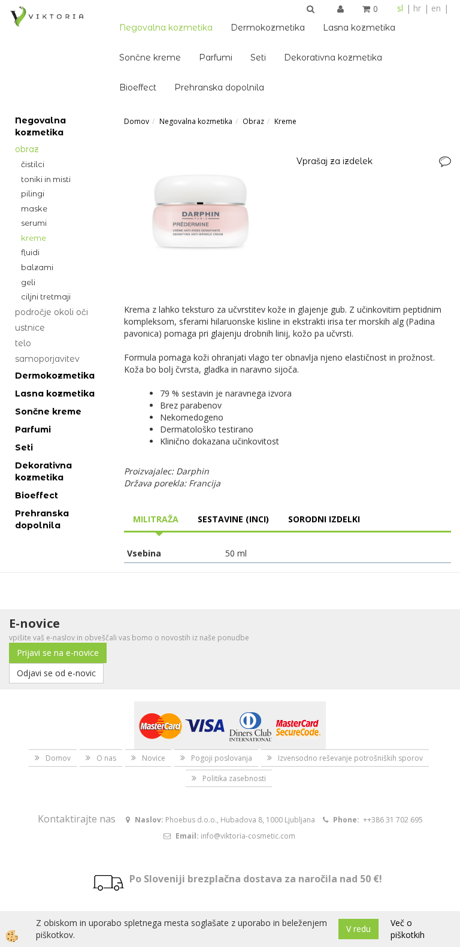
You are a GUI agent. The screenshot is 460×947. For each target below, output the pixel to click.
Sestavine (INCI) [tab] (233, 519)
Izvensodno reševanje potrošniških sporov (350, 758)
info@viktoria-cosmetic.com (248, 836)
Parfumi (215, 57)
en (436, 8)
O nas (106, 758)
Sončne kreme (150, 57)
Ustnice (30, 327)
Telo (23, 343)
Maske (34, 208)
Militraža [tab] (155, 519)
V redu (358, 928)
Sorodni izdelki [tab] (324, 519)
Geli (28, 282)
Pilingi (32, 193)
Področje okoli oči (51, 312)
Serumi (34, 223)
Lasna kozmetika (359, 27)
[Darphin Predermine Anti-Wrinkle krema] (201, 213)
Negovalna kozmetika (166, 27)
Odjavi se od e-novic (56, 673)
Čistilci (32, 164)
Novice (153, 758)
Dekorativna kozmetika (333, 57)
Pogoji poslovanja (221, 758)
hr (417, 8)
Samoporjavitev (47, 358)
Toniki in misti (46, 179)
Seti (258, 57)
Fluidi (30, 252)
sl (400, 8)
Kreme (33, 238)
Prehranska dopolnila (219, 87)
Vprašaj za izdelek (334, 161)
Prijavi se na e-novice (58, 652)
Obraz (27, 149)
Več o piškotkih (408, 928)
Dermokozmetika (268, 27)
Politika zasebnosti (234, 778)
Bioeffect (137, 87)
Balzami (37, 267)
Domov (136, 121)
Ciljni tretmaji (46, 296)
